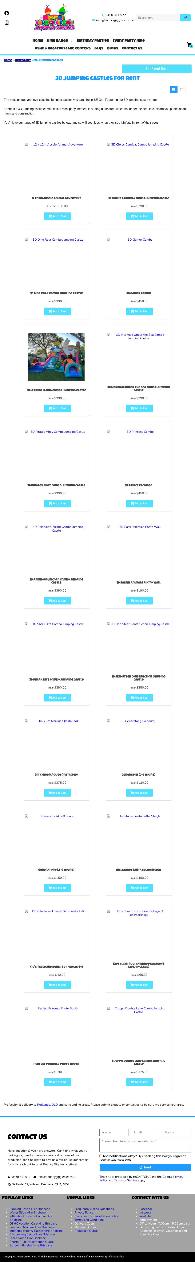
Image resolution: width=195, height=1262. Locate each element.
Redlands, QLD (47, 1105)
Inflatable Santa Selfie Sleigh (138, 870)
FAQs (98, 49)
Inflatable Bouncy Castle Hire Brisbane (36, 1231)
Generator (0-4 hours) (138, 775)
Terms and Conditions (89, 1220)
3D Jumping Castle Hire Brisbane (32, 1234)
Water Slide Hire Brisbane (28, 1212)
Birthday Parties (93, 41)
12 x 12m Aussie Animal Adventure (56, 198)
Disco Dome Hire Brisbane (28, 1238)
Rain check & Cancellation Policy (96, 1216)
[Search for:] (158, 18)
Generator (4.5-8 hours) (56, 870)
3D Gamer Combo (138, 293)
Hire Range (57, 41)
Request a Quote (86, 1231)
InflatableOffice (116, 1256)
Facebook (146, 1209)
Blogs (112, 49)
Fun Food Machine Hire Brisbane (32, 1227)
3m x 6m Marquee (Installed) (56, 775)
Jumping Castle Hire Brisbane (30, 1209)
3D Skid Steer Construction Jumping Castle (138, 678)
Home (38, 41)
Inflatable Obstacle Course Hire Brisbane (31, 1218)
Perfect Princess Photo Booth (56, 1064)
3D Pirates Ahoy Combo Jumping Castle (56, 485)
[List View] (181, 89)
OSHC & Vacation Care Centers (63, 49)
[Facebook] (7, 13)
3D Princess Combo (138, 485)
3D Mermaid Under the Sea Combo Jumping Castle (138, 389)
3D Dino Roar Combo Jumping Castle (56, 293)
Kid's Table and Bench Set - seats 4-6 (56, 967)
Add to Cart (59, 216)
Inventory (23, 60)
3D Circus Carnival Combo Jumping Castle (138, 198)
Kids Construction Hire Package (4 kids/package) (138, 966)
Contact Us (132, 49)
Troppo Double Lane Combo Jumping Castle (138, 1063)
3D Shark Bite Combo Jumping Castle (56, 679)
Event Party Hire (129, 41)
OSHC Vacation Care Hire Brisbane (33, 1223)
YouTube (146, 1216)
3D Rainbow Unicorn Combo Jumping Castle (56, 581)
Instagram (146, 1212)
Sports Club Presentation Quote (32, 1242)
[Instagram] (7, 22)
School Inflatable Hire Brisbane (31, 1245)
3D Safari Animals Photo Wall (139, 582)
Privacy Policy (83, 1212)
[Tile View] (174, 89)
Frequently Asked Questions (94, 1209)
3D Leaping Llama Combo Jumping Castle (56, 390)
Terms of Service (125, 1180)
